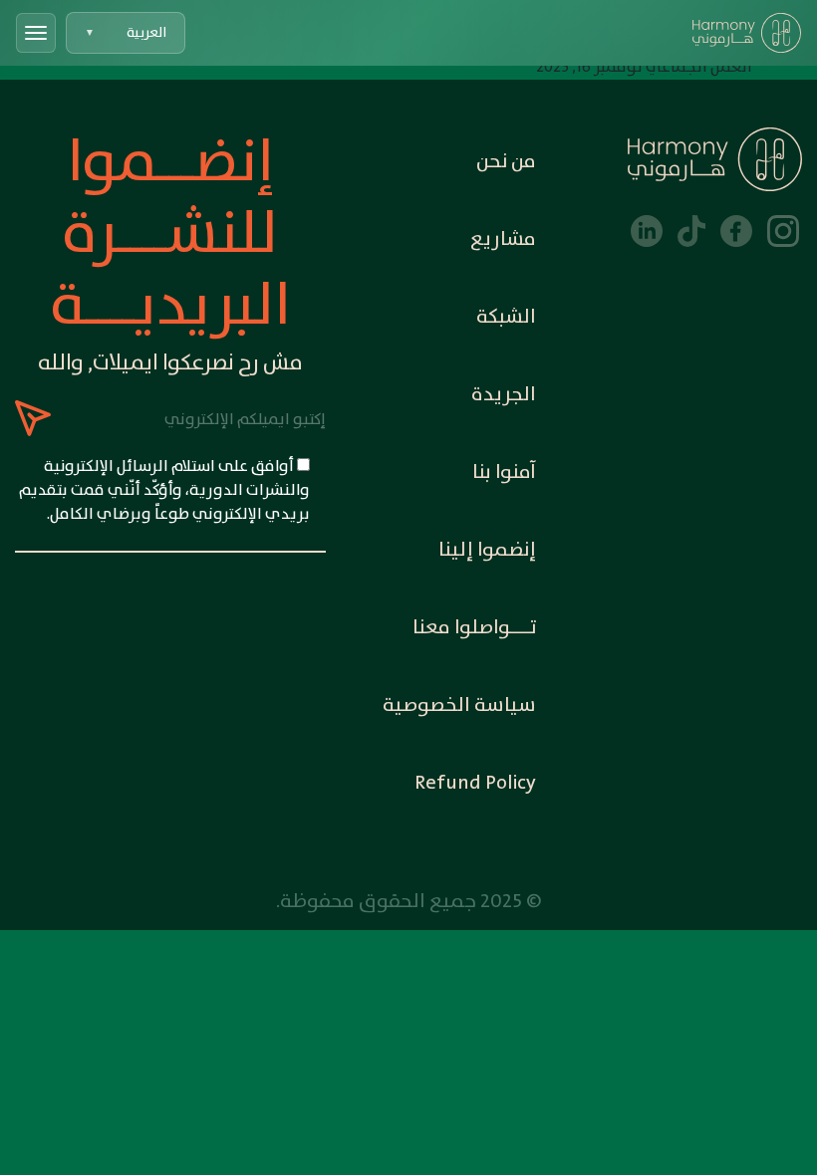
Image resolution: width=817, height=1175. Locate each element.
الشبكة (506, 317)
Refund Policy (475, 783)
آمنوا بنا (504, 472)
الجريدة (503, 394)
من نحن (506, 161)
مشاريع (503, 239)
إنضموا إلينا (487, 550)
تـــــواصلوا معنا (474, 627)
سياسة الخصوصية (459, 705)
